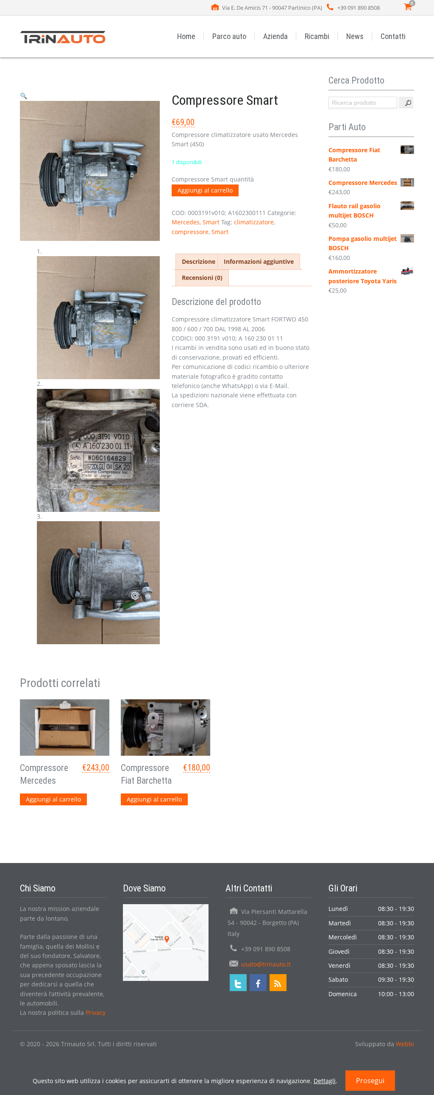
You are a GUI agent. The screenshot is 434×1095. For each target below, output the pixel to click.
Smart (211, 222)
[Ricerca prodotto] (406, 102)
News (355, 36)
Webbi (405, 1044)
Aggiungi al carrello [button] (53, 799)
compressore (190, 232)
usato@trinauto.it (266, 964)
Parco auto (229, 36)
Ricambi (317, 36)
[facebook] (258, 982)
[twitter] (238, 982)
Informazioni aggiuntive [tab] (259, 261)
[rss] (278, 982)
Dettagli (325, 1081)
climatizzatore (254, 222)
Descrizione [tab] (198, 261)
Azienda (275, 36)
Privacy (96, 1012)
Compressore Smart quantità (213, 179)
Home (186, 36)
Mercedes (186, 222)
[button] (23, 96)
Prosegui (370, 1080)
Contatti (393, 36)
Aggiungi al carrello (205, 190)
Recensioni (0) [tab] (202, 278)
